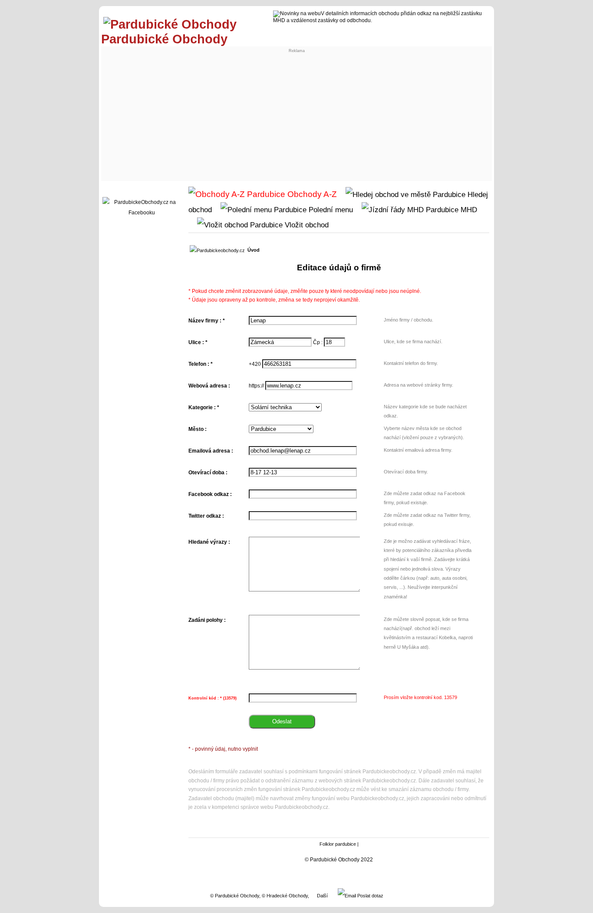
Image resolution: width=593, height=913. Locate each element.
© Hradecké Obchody (285, 895)
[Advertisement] (296, 113)
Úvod (253, 250)
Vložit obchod (306, 224)
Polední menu (329, 209)
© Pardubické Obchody (234, 895)
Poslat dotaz (369, 895)
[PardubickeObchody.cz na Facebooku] (141, 213)
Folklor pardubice (338, 844)
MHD (467, 209)
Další (322, 895)
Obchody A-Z (311, 194)
